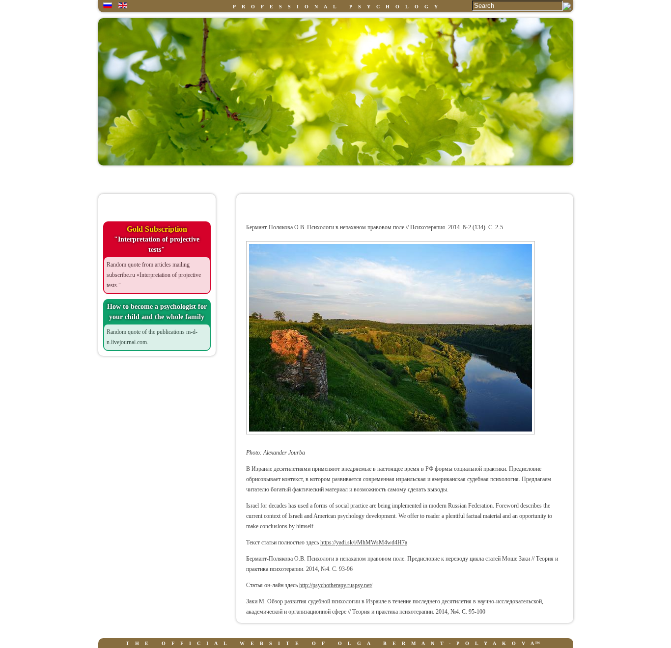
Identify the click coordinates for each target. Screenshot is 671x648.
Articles (532, 178)
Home (141, 178)
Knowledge (270, 178)
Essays (466, 178)
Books (401, 178)
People (336, 178)
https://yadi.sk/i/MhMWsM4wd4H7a (363, 542)
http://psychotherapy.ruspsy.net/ (335, 585)
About (205, 178)
